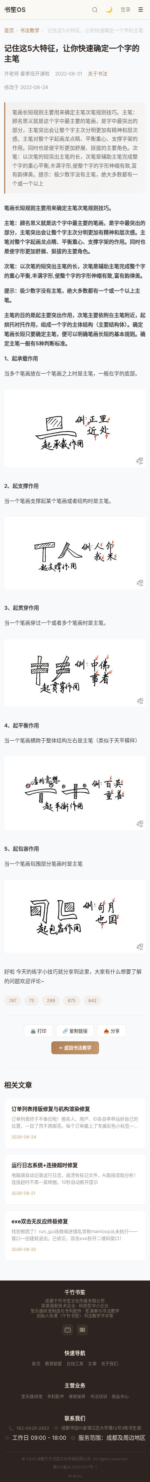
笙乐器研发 (32, 1396)
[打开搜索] (95, 9)
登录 (125, 9)
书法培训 (98, 1396)
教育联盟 (53, 1363)
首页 (9, 30)
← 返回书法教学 (75, 1047)
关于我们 (109, 1363)
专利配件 (55, 1396)
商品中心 (120, 1396)
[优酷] (82, 1329)
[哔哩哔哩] (67, 1329)
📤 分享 (112, 1031)
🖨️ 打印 (38, 1031)
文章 (92, 1363)
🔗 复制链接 (75, 1031)
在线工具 (75, 1363)
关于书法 (97, 73)
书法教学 (29, 30)
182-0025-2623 (32, 1428)
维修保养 (77, 1396)
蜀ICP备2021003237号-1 (75, 1467)
